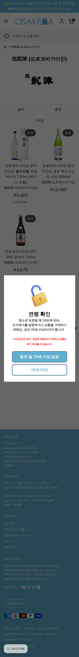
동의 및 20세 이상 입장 (39, 356)
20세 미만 (39, 369)
